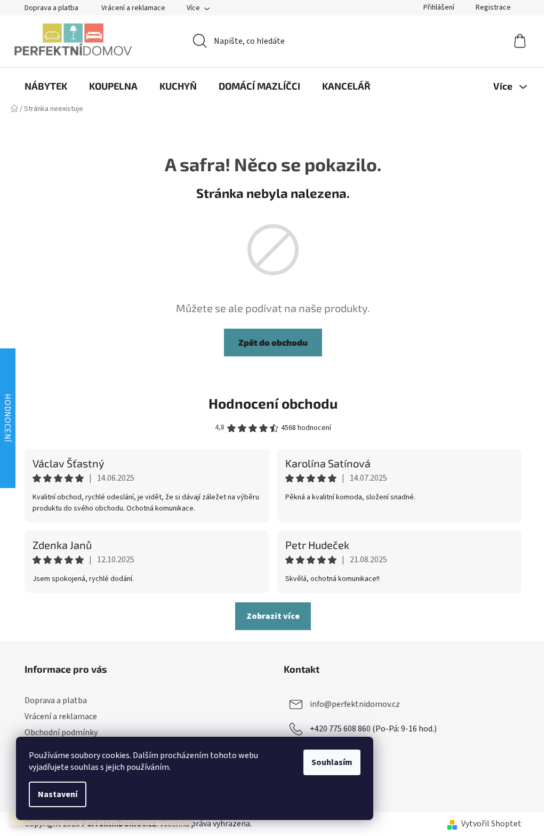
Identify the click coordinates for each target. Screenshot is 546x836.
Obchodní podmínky (61, 732)
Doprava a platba (51, 8)
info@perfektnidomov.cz (355, 704)
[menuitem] (46, 86)
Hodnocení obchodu (273, 403)
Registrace (493, 7)
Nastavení (57, 794)
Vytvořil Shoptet (491, 824)
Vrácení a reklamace (133, 8)
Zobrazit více (273, 616)
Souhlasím (331, 762)
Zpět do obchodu (273, 342)
